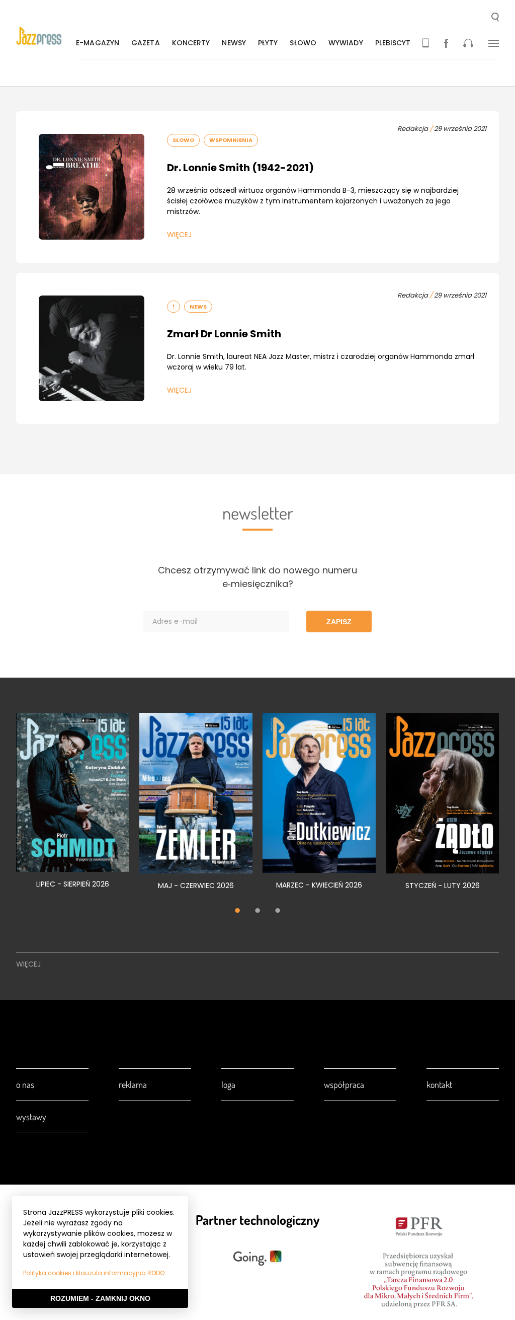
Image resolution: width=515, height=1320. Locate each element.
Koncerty (191, 43)
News (198, 307)
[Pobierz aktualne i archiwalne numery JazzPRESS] (425, 43)
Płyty (268, 43)
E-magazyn (97, 43)
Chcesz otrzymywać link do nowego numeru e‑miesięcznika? (257, 577)
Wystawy (31, 1116)
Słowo (303, 43)
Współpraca (344, 1084)
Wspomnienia (230, 140)
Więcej (179, 235)
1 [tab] (237, 912)
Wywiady (345, 43)
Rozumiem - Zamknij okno (100, 1298)
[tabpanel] (72, 806)
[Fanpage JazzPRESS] (446, 43)
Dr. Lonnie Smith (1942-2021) (240, 168)
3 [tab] (278, 912)
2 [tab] (257, 912)
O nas (25, 1084)
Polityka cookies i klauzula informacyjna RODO (93, 1273)
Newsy (234, 43)
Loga (228, 1084)
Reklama (133, 1084)
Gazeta (145, 43)
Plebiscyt (393, 43)
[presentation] (46, 36)
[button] (495, 18)
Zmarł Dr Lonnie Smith (224, 334)
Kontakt (439, 1084)
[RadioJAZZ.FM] (468, 43)
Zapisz (339, 622)
